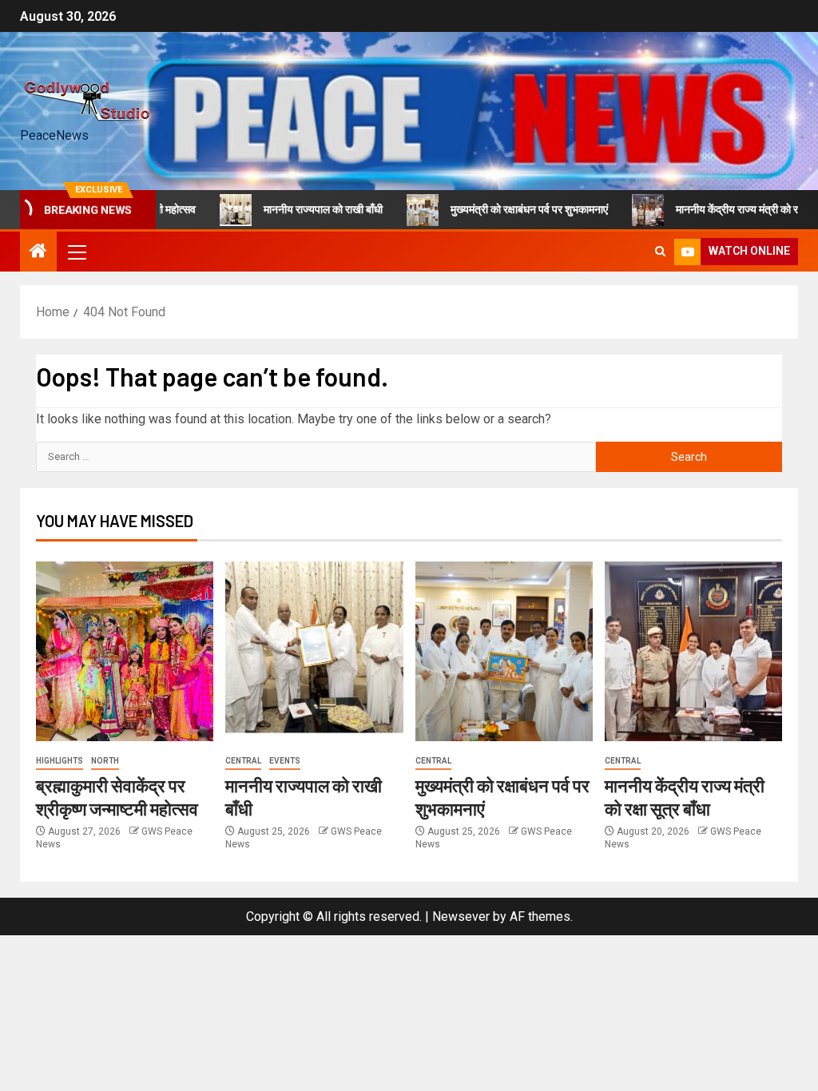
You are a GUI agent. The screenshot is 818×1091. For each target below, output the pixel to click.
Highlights (59, 760)
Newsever (461, 916)
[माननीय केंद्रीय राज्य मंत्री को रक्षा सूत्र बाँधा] (693, 651)
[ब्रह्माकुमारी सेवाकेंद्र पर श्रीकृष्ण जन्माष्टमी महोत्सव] (124, 651)
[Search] (660, 251)
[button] (76, 252)
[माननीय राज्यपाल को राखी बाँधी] (314, 651)
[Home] (38, 252)
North (105, 760)
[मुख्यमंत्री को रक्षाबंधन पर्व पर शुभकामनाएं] (504, 651)
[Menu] (76, 252)
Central (243, 760)
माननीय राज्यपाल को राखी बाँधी (302, 209)
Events (284, 760)
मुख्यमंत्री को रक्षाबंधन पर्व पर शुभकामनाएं (508, 209)
